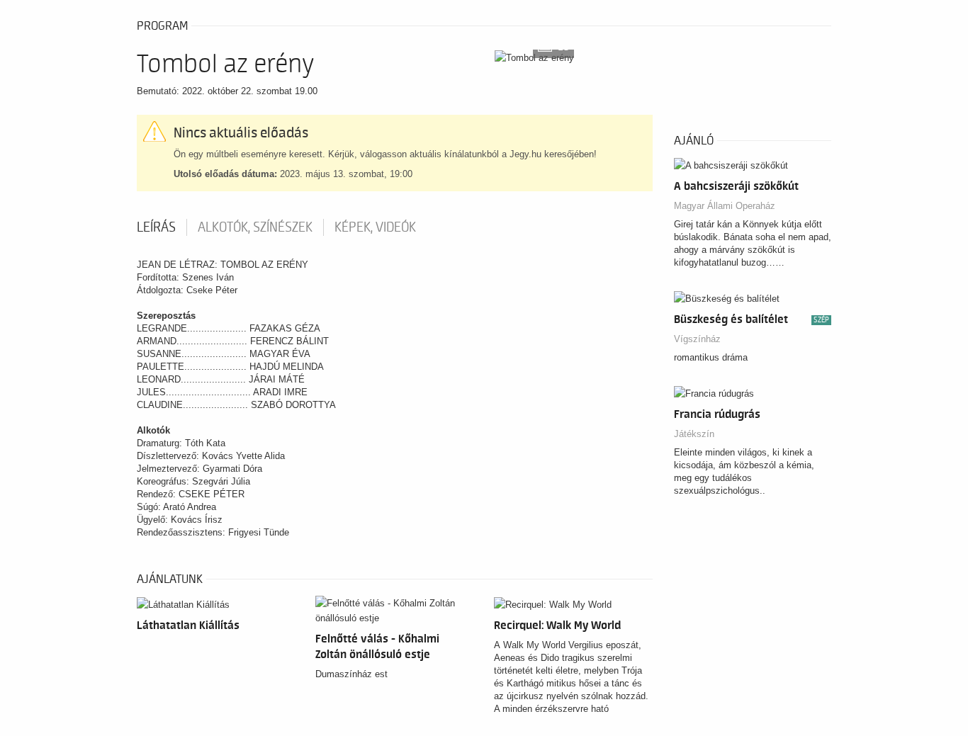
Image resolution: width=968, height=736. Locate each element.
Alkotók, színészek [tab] (255, 227)
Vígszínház (697, 339)
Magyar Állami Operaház (724, 205)
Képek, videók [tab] (375, 227)
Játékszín (694, 434)
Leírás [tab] (156, 227)
